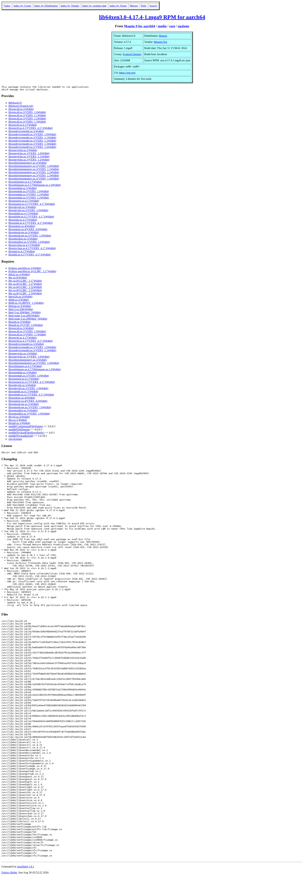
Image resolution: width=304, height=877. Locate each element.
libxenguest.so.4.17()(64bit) (23, 200)
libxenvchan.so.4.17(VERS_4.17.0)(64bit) (32, 248)
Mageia (163, 35)
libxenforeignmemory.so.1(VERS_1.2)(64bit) (33, 172)
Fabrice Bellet (9, 872)
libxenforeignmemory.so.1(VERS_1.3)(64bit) (33, 175)
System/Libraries (132, 54)
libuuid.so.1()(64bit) (19, 321)
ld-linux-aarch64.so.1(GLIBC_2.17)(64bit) (32, 271)
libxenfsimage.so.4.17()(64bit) (25, 181)
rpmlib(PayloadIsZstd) (20, 435)
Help (143, 5)
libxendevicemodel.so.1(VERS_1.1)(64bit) (32, 137)
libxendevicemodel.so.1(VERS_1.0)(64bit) (32, 134)
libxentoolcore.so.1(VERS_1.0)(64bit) (29, 235)
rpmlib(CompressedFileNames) (25, 426)
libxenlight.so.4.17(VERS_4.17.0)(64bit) (31, 216)
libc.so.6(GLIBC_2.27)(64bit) (25, 283)
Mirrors (134, 5)
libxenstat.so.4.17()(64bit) (22, 219)
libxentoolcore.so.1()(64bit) (23, 232)
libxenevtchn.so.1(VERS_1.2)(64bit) (28, 159)
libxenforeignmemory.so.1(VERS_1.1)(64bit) (33, 169)
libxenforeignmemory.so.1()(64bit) (27, 162)
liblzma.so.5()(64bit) (19, 306)
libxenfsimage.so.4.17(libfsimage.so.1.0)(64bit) (34, 184)
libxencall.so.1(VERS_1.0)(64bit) (27, 112)
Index (7, 5)
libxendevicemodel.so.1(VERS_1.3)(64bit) (32, 143)
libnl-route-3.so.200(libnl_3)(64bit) (27, 318)
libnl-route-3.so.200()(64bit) (23, 315)
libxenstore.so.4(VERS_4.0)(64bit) (27, 229)
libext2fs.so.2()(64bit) (20, 296)
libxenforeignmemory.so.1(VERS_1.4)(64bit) (33, 178)
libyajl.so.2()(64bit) (19, 416)
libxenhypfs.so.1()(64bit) (22, 207)
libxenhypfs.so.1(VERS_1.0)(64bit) (28, 210)
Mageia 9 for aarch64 (139, 26)
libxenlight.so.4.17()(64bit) (23, 213)
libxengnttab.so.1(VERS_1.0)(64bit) (28, 191)
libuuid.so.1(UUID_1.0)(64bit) (25, 325)
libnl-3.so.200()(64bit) (20, 309)
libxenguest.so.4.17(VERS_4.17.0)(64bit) (31, 203)
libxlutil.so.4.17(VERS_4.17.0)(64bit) (29, 254)
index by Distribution (46, 5)
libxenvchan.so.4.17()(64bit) (24, 245)
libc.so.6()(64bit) (17, 277)
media (162, 26)
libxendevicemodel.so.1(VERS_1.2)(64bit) (32, 140)
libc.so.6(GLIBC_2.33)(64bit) (25, 290)
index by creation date (94, 5)
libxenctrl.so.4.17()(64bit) (22, 124)
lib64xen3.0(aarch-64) (20, 105)
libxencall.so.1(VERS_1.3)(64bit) (27, 121)
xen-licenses (15, 438)
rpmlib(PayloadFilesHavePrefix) (26, 432)
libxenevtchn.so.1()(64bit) (22, 150)
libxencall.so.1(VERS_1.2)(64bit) (27, 118)
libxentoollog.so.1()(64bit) (22, 238)
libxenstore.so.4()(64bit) (21, 226)
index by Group (22, 5)
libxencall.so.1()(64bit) (21, 109)
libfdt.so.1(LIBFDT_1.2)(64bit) (26, 302)
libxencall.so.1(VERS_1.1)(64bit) (27, 115)
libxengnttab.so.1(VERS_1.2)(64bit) (28, 197)
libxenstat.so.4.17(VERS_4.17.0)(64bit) (30, 222)
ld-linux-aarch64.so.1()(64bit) (24, 268)
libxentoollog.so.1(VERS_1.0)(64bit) (29, 241)
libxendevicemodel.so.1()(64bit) (26, 131)
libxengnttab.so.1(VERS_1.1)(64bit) (28, 194)
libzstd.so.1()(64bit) (19, 423)
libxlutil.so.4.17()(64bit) (21, 251)
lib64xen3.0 (15, 102)
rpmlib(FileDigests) (19, 429)
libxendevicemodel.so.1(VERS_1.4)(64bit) (32, 147)
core (172, 26)
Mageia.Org (160, 41)
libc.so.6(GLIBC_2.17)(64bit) (25, 280)
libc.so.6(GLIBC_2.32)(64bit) (25, 287)
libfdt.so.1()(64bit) (18, 299)
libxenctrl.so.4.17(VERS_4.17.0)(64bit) (30, 128)
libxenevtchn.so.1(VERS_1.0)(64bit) (28, 153)
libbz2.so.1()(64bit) (19, 274)
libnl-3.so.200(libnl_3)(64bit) (24, 312)
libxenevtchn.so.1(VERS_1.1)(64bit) (28, 156)
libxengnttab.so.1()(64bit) (22, 188)
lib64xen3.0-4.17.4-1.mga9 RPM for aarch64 (152, 17)
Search (153, 5)
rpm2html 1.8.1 (25, 866)
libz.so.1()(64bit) (17, 419)
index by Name (118, 5)
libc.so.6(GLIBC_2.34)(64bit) (25, 293)
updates (183, 26)
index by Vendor (70, 5)
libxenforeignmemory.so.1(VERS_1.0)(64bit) (33, 166)
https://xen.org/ (127, 72)
